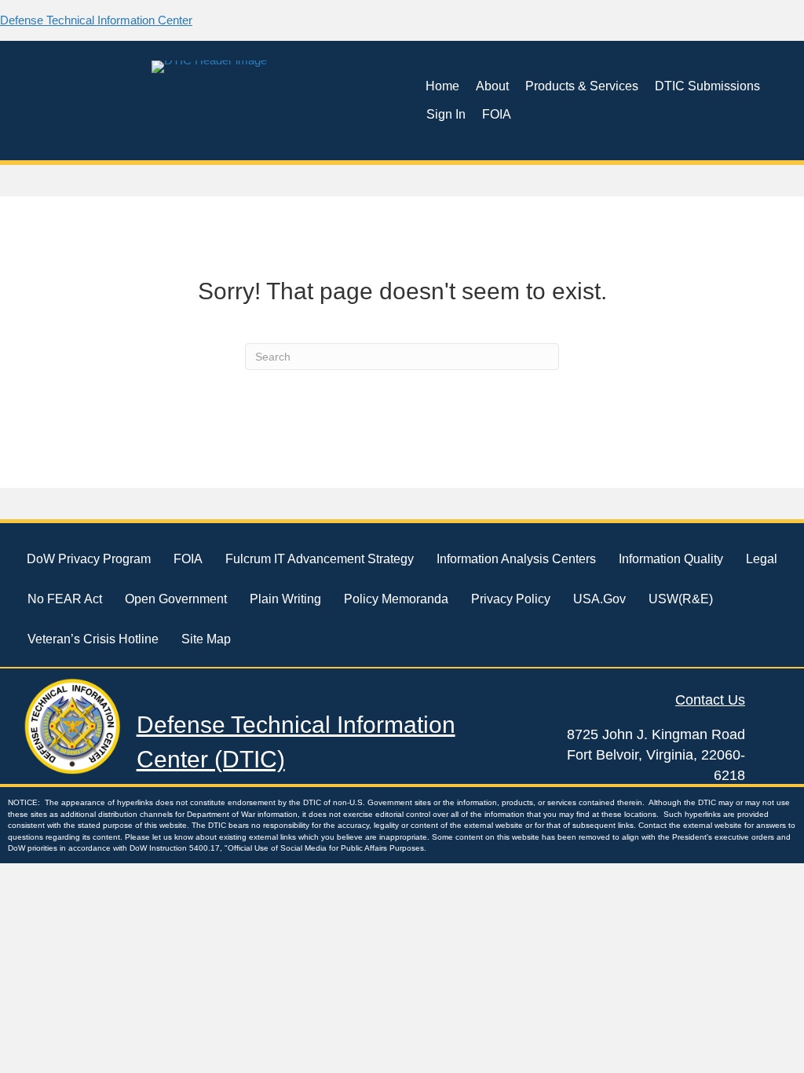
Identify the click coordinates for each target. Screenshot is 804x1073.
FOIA (496, 114)
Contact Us (710, 700)
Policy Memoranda (396, 599)
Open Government (176, 599)
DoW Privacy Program (89, 559)
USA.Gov (599, 599)
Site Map (206, 639)
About (492, 86)
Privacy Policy (510, 599)
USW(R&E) (681, 599)
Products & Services (581, 86)
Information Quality (671, 559)
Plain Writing (285, 599)
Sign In (446, 114)
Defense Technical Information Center (96, 20)
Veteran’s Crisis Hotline (93, 639)
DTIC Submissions (707, 86)
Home (442, 86)
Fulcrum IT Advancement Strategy (319, 559)
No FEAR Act (64, 599)
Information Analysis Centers (516, 559)
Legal (761, 559)
